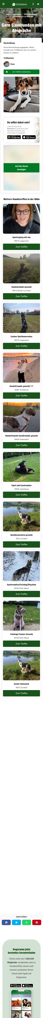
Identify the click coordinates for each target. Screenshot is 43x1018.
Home (8, 14)
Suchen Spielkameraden (21, 336)
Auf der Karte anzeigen (21, 168)
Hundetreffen (16, 14)
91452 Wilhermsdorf (30, 14)
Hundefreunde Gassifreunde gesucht (21, 435)
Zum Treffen (21, 247)
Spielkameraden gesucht (21, 535)
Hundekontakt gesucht (21, 287)
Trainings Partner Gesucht (21, 634)
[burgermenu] (3, 4)
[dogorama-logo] (19, 4)
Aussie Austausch (21, 684)
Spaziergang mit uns (21, 237)
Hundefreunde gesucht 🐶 (21, 386)
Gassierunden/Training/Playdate (21, 584)
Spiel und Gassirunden (21, 485)
